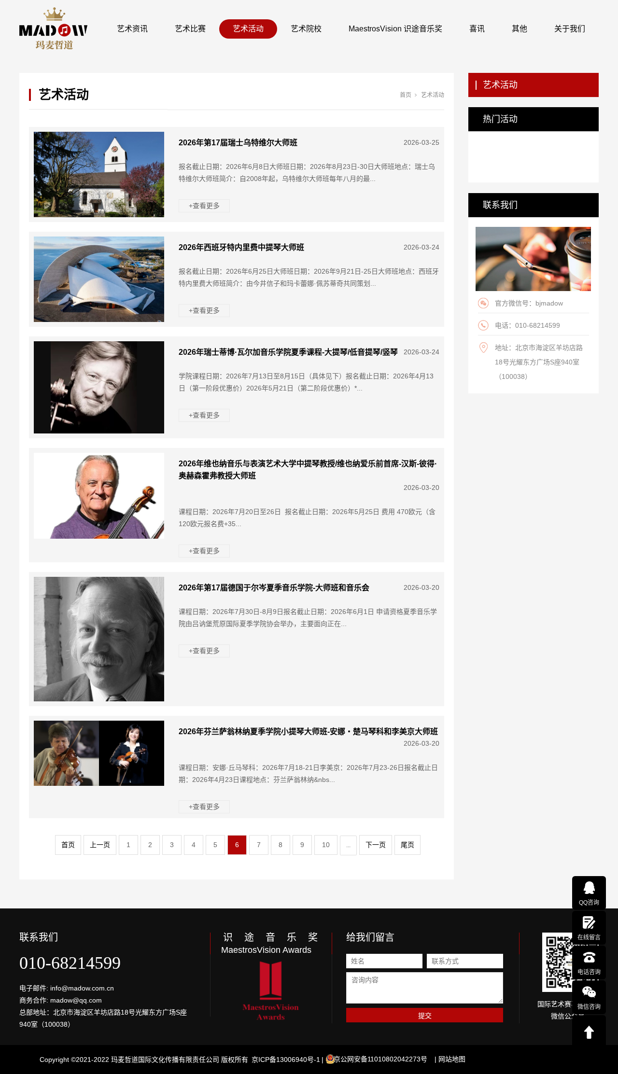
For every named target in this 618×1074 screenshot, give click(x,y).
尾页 (407, 845)
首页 (405, 95)
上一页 (100, 845)
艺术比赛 (190, 29)
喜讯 (477, 29)
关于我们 (569, 29)
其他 (519, 29)
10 (326, 845)
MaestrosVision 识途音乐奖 (395, 29)
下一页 (375, 845)
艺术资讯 (132, 29)
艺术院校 (306, 29)
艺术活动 (248, 29)
